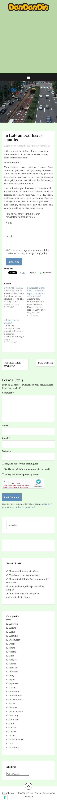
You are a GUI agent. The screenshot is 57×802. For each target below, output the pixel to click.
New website (45, 362)
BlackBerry (14, 639)
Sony (11, 723)
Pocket (23, 273)
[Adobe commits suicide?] (15, 331)
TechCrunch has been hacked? (24, 575)
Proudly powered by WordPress (17, 793)
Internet (35, 146)
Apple (12, 631)
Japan (12, 679)
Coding (12, 651)
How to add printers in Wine (23, 571)
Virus (12, 735)
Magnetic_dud (24, 146)
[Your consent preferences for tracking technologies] (4, 797)
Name (9, 222)
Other (12, 703)
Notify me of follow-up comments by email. (27, 469)
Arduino (13, 635)
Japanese (13, 683)
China (12, 647)
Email (9, 236)
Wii (11, 743)
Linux (12, 687)
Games (12, 663)
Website (6, 450)
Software (13, 719)
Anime (12, 627)
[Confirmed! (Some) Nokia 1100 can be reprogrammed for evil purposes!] (38, 301)
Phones (47, 146)
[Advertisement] (28, 43)
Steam (12, 727)
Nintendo (14, 691)
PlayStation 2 (16, 711)
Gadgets (13, 659)
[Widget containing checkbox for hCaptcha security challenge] (23, 483)
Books (12, 643)
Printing (13, 715)
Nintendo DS (15, 695)
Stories (12, 731)
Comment (8, 392)
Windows (14, 747)
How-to (13, 667)
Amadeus (47, 793)
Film (11, 655)
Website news (16, 739)
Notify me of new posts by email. (21, 474)
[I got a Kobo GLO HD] (15, 297)
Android (13, 623)
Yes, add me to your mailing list (21, 463)
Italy (41, 146)
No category (15, 699)
